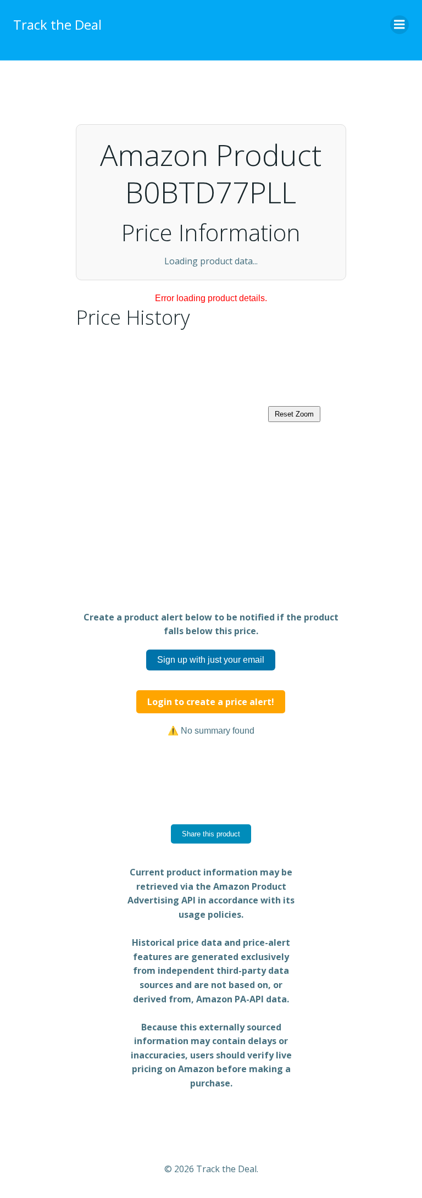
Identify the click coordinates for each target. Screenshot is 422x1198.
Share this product (211, 834)
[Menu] (399, 24)
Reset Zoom (294, 414)
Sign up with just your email (210, 659)
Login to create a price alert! (210, 702)
